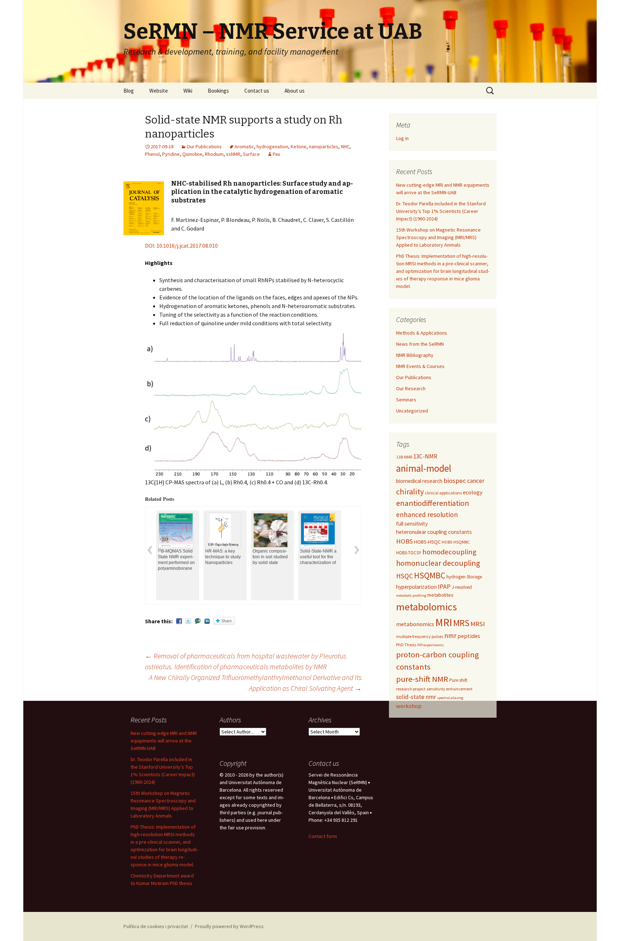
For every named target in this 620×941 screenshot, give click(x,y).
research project (411, 688)
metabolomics (426, 606)
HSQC (404, 576)
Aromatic (244, 146)
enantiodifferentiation (432, 503)
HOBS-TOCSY (408, 553)
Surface (251, 154)
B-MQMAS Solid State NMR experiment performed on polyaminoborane (159, 559)
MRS (461, 623)
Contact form (323, 836)
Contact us (256, 90)
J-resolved (462, 587)
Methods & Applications (421, 333)
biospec (454, 480)
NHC (345, 146)
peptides (468, 635)
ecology (473, 492)
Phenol (152, 154)
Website (158, 90)
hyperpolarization (416, 586)
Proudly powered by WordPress (229, 926)
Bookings (218, 90)
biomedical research (419, 481)
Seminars (406, 399)
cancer (475, 481)
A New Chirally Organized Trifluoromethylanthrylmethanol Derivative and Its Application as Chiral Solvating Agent (255, 683)
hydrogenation (272, 146)
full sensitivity (412, 523)
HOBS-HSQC (427, 542)
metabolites (440, 595)
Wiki (187, 90)
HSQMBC (429, 575)
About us (295, 90)
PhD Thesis (406, 644)
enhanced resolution (427, 514)
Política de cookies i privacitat (155, 926)
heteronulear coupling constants (434, 531)
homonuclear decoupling (438, 563)
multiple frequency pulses (419, 636)
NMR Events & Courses (420, 366)
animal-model (423, 468)
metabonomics (415, 624)
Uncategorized (412, 410)
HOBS (404, 541)
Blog (128, 90)
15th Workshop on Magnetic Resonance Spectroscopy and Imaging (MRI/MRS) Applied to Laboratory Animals (438, 237)
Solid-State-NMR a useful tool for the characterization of (301, 557)
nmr (450, 635)
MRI (443, 622)
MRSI (477, 624)
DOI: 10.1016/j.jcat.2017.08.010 (181, 245)
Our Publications (204, 146)
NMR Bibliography (414, 355)
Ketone (298, 146)
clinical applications (443, 492)
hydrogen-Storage (464, 577)
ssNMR (233, 154)
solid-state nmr (416, 697)
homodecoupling (449, 551)
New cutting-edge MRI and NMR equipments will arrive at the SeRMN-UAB (164, 740)
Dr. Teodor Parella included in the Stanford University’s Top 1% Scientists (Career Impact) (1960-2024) (441, 211)
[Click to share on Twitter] (188, 621)
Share (226, 621)
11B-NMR (404, 457)
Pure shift (458, 680)
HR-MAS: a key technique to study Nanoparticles (206, 557)
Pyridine (171, 154)
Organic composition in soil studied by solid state (253, 557)
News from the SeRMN (420, 344)
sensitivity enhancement (450, 688)
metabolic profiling (411, 595)
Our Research (411, 388)
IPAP (444, 586)
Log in (402, 138)
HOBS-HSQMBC (456, 542)
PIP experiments (430, 645)
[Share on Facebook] (179, 621)
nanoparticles (323, 146)
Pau (276, 154)
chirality (410, 491)
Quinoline (192, 154)
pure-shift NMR (422, 679)
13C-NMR (425, 456)
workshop (409, 705)
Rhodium (214, 154)
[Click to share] (198, 621)
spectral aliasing (450, 697)
